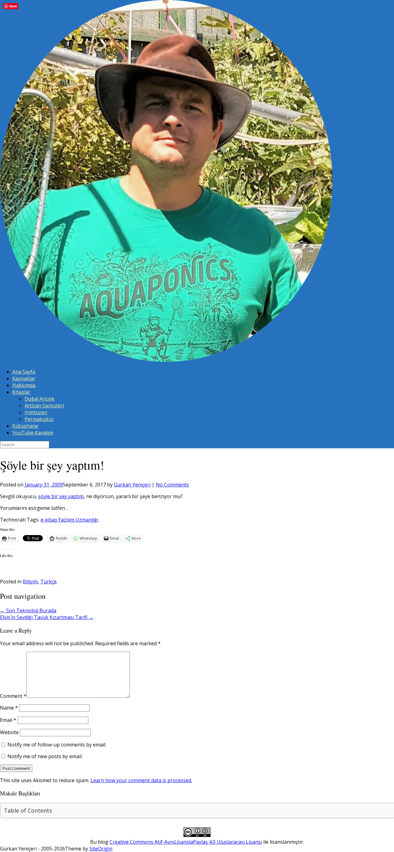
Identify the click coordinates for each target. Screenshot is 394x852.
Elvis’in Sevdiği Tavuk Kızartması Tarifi (47, 617)
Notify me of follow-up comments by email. (56, 744)
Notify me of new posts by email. (44, 756)
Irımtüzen (36, 412)
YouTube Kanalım (32, 432)
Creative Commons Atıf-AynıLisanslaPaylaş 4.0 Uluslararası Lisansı (186, 841)
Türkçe (48, 581)
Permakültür (39, 419)
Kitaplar (21, 392)
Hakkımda (23, 385)
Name (9, 707)
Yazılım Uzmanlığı (78, 519)
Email (8, 720)
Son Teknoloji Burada (28, 610)
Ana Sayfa (23, 371)
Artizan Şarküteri (44, 405)
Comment (13, 696)
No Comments (172, 484)
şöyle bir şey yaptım (61, 496)
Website (9, 732)
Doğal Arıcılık (39, 398)
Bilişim (30, 581)
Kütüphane (25, 425)
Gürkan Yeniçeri (132, 484)
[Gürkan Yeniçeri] (166, 360)
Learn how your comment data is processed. (141, 780)
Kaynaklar (23, 378)
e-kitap (49, 519)
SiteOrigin (100, 848)
